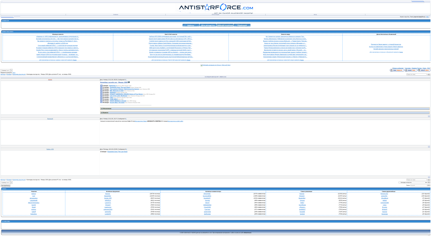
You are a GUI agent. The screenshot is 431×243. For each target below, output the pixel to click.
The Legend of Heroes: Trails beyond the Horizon (124, 89)
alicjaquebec (34, 198)
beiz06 (34, 205)
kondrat (302, 214)
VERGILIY (108, 200)
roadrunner (107, 207)
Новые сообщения (398, 68)
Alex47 (207, 203)
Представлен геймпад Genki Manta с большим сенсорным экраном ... (171, 43)
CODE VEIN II (114, 99)
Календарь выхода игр (19, 74)
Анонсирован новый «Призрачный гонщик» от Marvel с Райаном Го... (285, 57)
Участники (408, 68)
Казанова (385, 214)
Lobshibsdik (33, 200)
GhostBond (384, 198)
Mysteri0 (108, 205)
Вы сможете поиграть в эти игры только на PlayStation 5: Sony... (57, 41)
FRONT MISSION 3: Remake (118, 100)
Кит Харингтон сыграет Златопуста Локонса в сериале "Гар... (285, 36)
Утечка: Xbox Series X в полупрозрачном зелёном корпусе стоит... (171, 45)
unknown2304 (108, 209)
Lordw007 (108, 214)
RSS (427, 16)
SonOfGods (302, 205)
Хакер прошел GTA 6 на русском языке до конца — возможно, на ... (57, 54)
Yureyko (207, 200)
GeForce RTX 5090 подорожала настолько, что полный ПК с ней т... (170, 36)
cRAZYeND (206, 194)
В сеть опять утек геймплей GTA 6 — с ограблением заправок (57, 52)
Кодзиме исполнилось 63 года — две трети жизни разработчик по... (57, 39)
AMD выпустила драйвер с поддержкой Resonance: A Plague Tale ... (170, 48)
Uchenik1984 (385, 203)
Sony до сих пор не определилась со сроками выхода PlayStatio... (170, 54)
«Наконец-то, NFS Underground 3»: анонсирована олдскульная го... (57, 36)
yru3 (33, 196)
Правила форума (417, 68)
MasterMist (107, 196)
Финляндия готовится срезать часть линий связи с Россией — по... (285, 50)
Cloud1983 (207, 207)
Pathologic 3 (113, 85)
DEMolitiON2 (207, 205)
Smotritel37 (207, 198)
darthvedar (207, 214)
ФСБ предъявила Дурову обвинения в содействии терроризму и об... (285, 54)
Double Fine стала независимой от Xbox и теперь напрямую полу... (57, 50)
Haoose (107, 194)
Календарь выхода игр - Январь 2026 (37, 74)
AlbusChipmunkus (33, 203)
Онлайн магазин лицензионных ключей (386, 49)
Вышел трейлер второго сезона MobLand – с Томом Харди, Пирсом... (285, 41)
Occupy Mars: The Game (117, 102)
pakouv (33, 194)
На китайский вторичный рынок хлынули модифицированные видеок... (170, 57)
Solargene (113, 92)
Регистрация (215, 14)
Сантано (207, 209)
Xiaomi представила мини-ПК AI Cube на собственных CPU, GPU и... (170, 39)
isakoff (34, 212)
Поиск (424, 68)
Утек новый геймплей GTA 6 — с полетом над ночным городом (58, 45)
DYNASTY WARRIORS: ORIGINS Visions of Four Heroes (126, 94)
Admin (13, 72)
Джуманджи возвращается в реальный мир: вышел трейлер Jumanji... (285, 52)
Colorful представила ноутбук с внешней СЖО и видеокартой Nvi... (170, 41)
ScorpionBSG (207, 196)
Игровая (9, 74)
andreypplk (207, 212)
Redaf (34, 207)
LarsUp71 (108, 203)
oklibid (385, 200)
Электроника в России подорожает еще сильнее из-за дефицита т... (285, 45)
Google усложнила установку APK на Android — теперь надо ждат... (170, 52)
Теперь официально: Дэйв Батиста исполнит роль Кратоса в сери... (285, 39)
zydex (384, 205)
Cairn (111, 97)
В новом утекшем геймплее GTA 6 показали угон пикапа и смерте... (57, 48)
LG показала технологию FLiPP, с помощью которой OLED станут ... (170, 50)
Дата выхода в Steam (141, 121)
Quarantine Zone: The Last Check (120, 87)
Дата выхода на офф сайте (175, 121)
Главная (115, 14)
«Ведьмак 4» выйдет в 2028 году (57, 43)
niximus (33, 209)
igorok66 (302, 212)
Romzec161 (384, 194)
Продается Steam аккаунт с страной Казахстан (386, 44)
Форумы (3, 74)
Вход (315, 14)
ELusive (384, 207)
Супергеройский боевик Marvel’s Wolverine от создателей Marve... (58, 57)
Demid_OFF (108, 198)
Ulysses (302, 200)
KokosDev (34, 214)
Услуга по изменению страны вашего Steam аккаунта (386, 46)
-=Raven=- (302, 207)
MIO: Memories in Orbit (117, 90)
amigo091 (108, 212)
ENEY (302, 203)
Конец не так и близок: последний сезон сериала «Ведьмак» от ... (285, 43)
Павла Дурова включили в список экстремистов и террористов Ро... (285, 48)
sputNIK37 (302, 209)
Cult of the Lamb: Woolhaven (118, 95)
